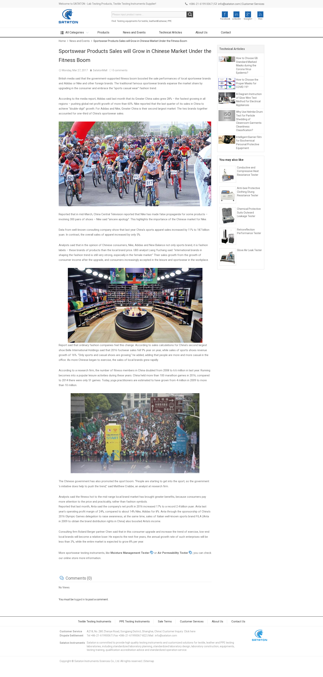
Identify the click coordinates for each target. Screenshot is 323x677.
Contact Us (238, 621)
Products (103, 32)
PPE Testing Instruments (134, 621)
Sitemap (149, 661)
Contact (226, 32)
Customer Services (253, 3)
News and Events (134, 32)
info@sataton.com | (229, 3)
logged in (79, 599)
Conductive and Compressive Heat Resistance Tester (248, 171)
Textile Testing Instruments (94, 621)
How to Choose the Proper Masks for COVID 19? (247, 83)
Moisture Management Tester (130, 553)
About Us (201, 32)
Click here (190, 631)
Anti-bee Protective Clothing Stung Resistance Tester (248, 192)
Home (62, 40)
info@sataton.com (166, 635)
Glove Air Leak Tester (249, 250)
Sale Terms (165, 621)
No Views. (64, 587)
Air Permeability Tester (173, 553)
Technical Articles (170, 32)
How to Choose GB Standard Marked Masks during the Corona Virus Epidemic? (247, 65)
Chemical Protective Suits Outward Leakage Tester (249, 212)
